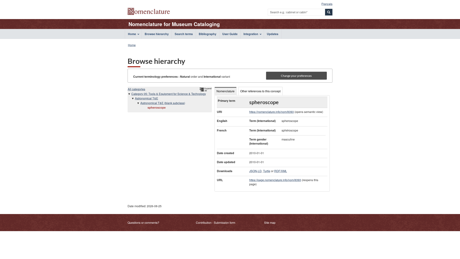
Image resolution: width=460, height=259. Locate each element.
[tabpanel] (272, 143)
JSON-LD (255, 171)
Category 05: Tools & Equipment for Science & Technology (168, 94)
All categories (136, 89)
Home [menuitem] (132, 34)
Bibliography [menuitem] (207, 34)
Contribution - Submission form (215, 223)
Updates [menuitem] (272, 34)
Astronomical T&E (146, 98)
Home (132, 45)
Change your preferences (296, 75)
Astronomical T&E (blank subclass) (162, 103)
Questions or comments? (143, 223)
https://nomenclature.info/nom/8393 (271, 112)
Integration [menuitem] (250, 34)
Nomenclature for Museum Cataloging (174, 24)
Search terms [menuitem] (184, 34)
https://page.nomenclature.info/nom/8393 (275, 180)
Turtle (266, 171)
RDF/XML (280, 171)
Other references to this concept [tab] (260, 91)
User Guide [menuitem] (230, 34)
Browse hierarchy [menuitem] (157, 34)
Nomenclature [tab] (225, 91)
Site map (269, 223)
